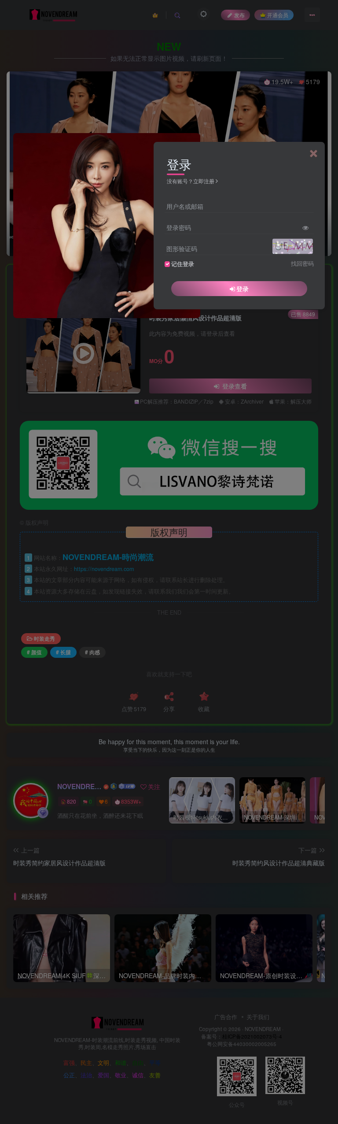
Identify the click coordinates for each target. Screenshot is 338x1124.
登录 (242, 288)
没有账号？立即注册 (190, 181)
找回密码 (302, 263)
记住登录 (182, 264)
